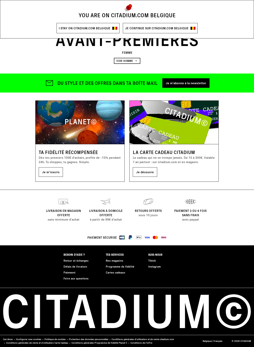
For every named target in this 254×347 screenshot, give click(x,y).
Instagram (154, 266)
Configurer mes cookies (28, 339)
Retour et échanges (76, 260)
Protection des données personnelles (88, 339)
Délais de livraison (75, 266)
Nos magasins (114, 260)
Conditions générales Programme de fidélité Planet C (99, 342)
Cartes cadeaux (115, 272)
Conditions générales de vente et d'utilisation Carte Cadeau (37, 342)
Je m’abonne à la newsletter (186, 83)
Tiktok (152, 260)
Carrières (8, 339)
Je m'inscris (51, 172)
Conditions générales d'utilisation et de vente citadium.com (143, 339)
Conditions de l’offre (141, 342)
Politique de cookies (55, 339)
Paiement (69, 272)
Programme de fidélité (120, 266)
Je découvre (145, 172)
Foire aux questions (76, 278)
